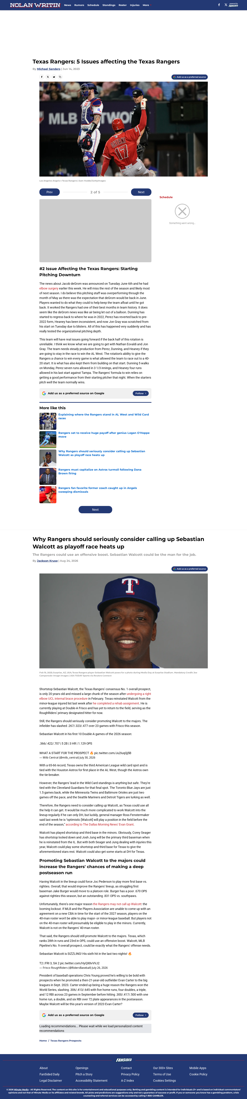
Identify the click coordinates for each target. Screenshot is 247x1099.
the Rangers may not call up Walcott (117, 904)
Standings (109, 5)
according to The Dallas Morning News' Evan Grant (100, 824)
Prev (50, 192)
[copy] (60, 76)
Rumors (79, 5)
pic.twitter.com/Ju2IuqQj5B (112, 753)
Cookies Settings (164, 1080)
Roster (123, 5)
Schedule (93, 5)
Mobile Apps (197, 1068)
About (44, 1068)
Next (141, 192)
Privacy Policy (130, 1074)
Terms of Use (162, 1074)
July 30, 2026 (87, 757)
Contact (126, 1068)
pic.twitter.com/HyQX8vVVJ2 (79, 963)
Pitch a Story (84, 1074)
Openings (82, 1068)
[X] (226, 4)
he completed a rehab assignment (115, 703)
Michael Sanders (48, 69)
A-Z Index (127, 1080)
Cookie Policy (198, 1074)
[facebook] (219, 4)
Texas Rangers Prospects (65, 1040)
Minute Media (21, 1089)
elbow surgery (49, 288)
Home (43, 1040)
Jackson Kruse (47, 560)
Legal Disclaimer (51, 1080)
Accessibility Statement (91, 1080)
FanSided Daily (50, 1074)
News (67, 5)
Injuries (134, 5)
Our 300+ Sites (163, 1068)
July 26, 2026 (100, 968)
